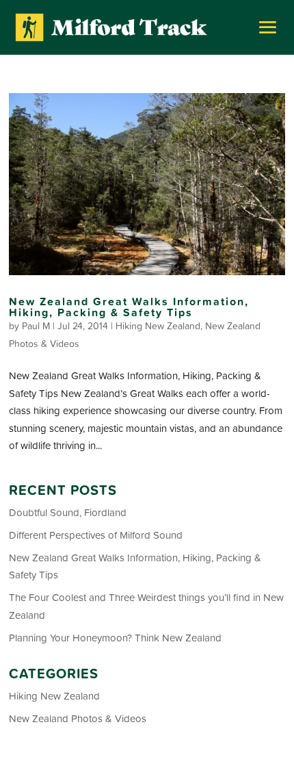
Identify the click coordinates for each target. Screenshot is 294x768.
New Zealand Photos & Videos (77, 718)
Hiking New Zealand (158, 326)
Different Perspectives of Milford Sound (96, 535)
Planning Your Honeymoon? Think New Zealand (115, 637)
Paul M (36, 326)
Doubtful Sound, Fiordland (67, 512)
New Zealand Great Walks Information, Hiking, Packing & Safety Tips (129, 306)
